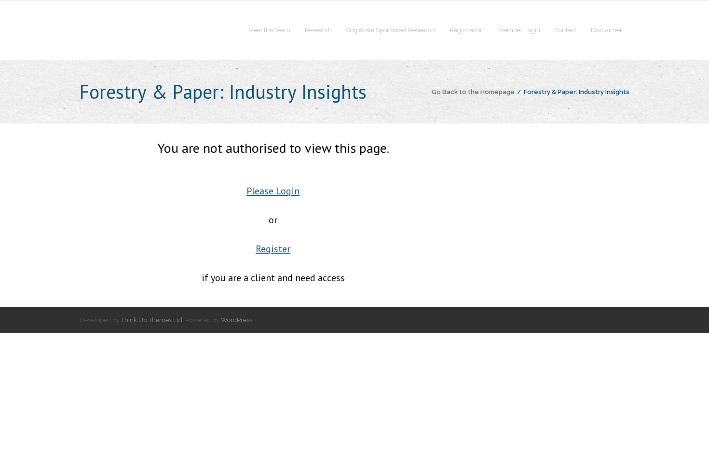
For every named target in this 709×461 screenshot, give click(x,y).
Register (273, 249)
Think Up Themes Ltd (151, 320)
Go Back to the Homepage (473, 91)
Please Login (273, 191)
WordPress (236, 320)
